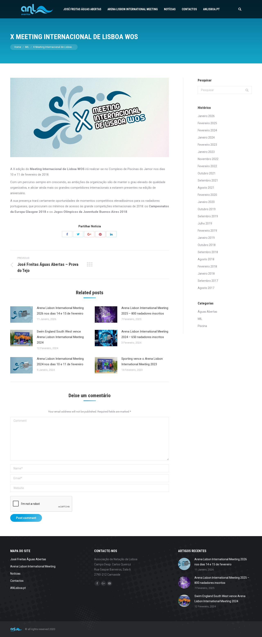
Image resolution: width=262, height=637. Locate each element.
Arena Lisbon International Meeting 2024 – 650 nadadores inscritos (144, 334)
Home (17, 47)
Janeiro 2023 (206, 151)
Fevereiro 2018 (207, 266)
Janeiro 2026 (206, 116)
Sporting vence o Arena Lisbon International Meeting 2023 (142, 361)
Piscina (202, 326)
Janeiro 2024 (206, 137)
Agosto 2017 (206, 288)
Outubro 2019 (207, 209)
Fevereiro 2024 (207, 130)
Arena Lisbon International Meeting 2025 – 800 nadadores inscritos (144, 310)
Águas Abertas (207, 311)
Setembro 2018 (208, 252)
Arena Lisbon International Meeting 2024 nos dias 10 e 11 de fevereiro (60, 361)
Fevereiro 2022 (207, 166)
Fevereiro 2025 (207, 123)
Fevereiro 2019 (207, 230)
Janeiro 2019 (206, 237)
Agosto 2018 (206, 259)
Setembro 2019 (208, 216)
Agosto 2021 (206, 187)
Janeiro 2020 (206, 202)
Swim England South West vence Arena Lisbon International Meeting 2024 (60, 337)
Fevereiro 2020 (207, 194)
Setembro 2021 (208, 180)
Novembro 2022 (208, 159)
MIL (27, 47)
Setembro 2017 (208, 280)
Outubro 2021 (207, 173)
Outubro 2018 (207, 245)
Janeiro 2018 (206, 273)
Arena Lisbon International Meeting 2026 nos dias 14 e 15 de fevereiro (60, 310)
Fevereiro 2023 (207, 144)
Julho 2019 (205, 223)
